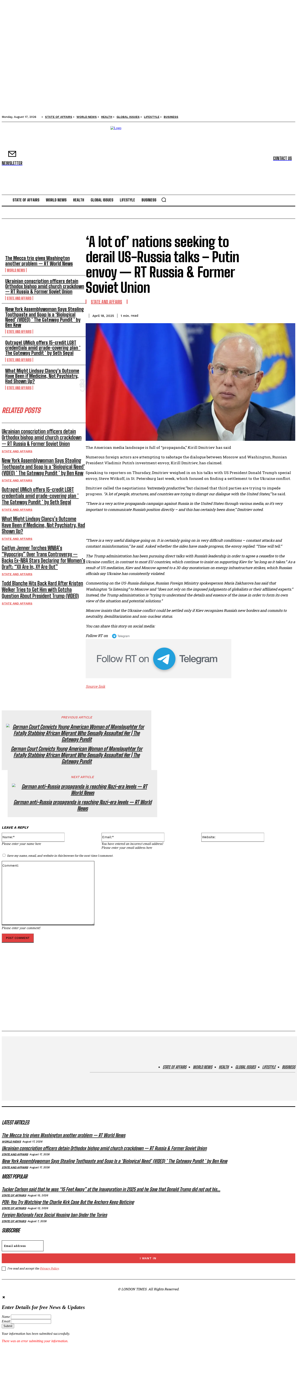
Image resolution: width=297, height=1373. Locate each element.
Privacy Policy (49, 1268)
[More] (287, 314)
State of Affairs (14, 1195)
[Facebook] (225, 315)
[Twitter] (241, 315)
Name (6, 1317)
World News (16, 270)
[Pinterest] (256, 315)
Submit (7, 1326)
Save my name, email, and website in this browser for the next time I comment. (60, 856)
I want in (148, 1258)
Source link (95, 686)
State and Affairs (19, 298)
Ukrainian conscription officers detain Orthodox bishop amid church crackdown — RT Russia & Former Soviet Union (44, 286)
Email (6, 1321)
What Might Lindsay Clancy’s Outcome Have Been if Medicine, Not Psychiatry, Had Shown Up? (42, 376)
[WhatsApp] (272, 315)
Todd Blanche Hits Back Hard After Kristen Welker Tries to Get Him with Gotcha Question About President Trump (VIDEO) (42, 589)
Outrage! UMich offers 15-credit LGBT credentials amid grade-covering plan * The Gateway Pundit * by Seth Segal (42, 348)
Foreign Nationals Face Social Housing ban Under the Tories (54, 1215)
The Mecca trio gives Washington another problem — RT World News (39, 260)
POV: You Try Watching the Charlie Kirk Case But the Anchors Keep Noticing (68, 1202)
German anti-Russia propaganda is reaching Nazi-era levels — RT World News (82, 805)
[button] (164, 199)
